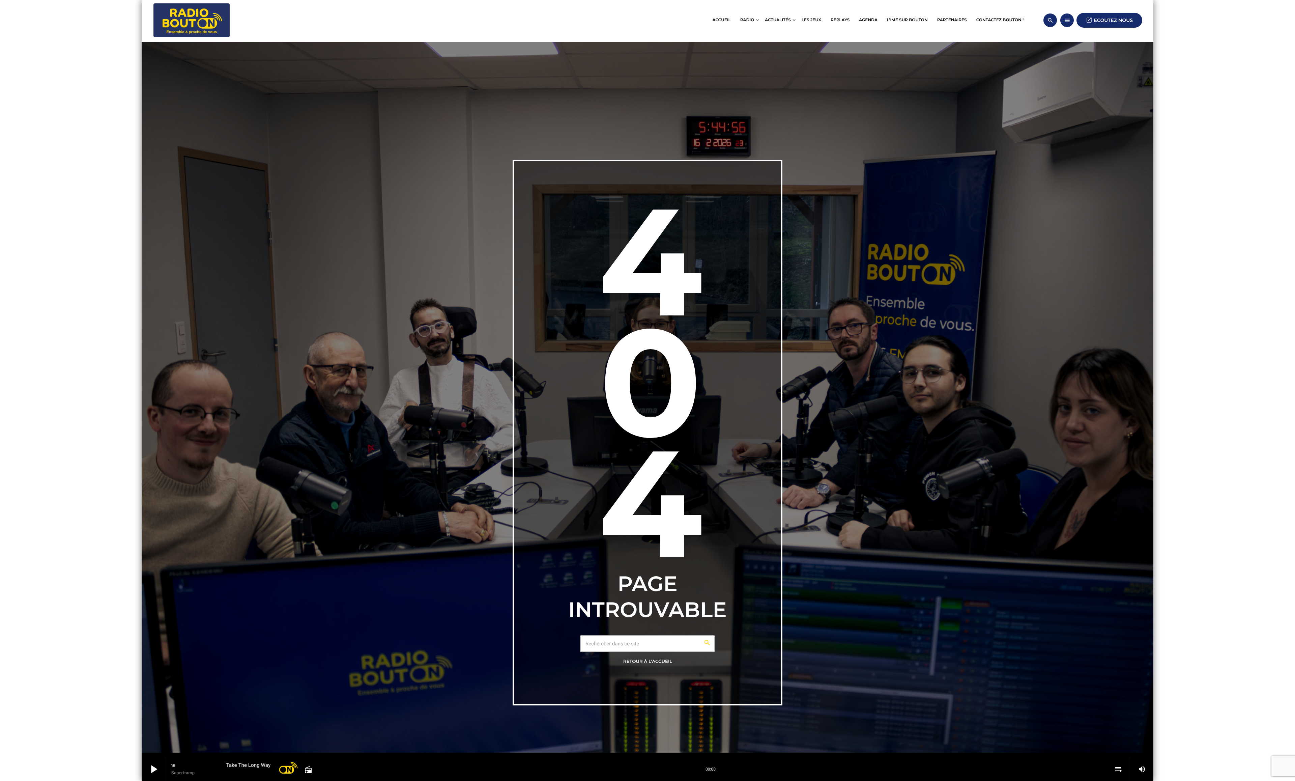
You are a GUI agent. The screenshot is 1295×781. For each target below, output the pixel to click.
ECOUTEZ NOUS (1109, 20)
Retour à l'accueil (647, 661)
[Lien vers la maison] (191, 20)
